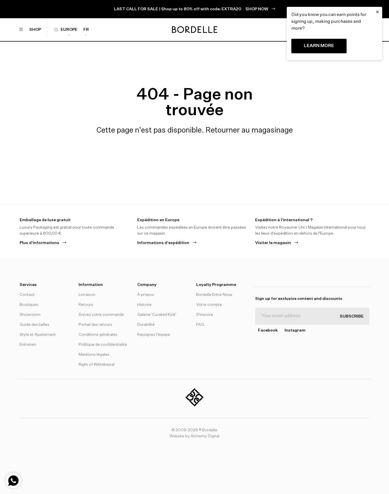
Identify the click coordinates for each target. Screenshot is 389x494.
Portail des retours (95, 325)
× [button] (377, 12)
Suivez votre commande (101, 315)
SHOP (35, 30)
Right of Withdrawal (96, 365)
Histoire (144, 305)
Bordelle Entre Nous (214, 295)
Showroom (30, 315)
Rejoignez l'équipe (153, 335)
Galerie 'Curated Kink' (156, 315)
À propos (145, 295)
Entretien (28, 345)
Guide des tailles (34, 325)
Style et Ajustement (38, 335)
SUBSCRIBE (352, 316)
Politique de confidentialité (103, 345)
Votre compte (209, 305)
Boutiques (29, 305)
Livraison (87, 295)
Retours (86, 305)
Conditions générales (98, 335)
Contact (27, 295)
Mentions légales (94, 355)
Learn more (319, 46)
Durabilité (146, 325)
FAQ (200, 325)
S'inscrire (204, 315)
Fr (86, 30)
